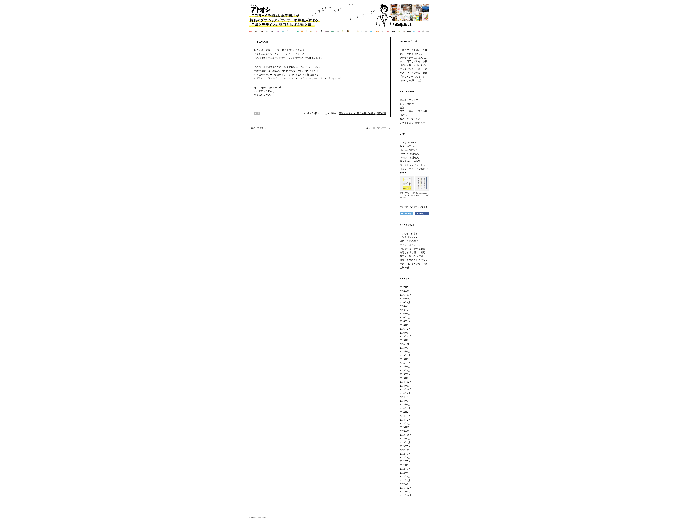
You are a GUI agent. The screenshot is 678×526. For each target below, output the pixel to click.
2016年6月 (405, 313)
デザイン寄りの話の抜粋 (412, 122)
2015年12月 (406, 336)
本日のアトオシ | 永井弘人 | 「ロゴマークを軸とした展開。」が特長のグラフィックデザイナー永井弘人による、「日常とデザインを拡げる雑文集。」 (339, 20)
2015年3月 (405, 370)
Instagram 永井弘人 (409, 157)
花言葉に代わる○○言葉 (411, 256)
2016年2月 (405, 329)
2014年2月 (405, 419)
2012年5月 (405, 469)
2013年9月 (405, 438)
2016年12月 (406, 291)
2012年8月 (405, 457)
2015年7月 (405, 355)
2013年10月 (406, 434)
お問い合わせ (407, 103)
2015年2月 (405, 374)
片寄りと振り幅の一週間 (412, 252)
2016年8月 (405, 306)
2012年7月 (405, 461)
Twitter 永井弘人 (408, 146)
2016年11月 (406, 294)
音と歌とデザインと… (411, 119)
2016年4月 (405, 321)
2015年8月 (405, 351)
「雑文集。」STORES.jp (411, 195)
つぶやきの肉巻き (409, 233)
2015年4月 (405, 366)
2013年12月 (406, 427)
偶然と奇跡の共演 (409, 241)
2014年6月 (405, 404)
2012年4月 (405, 472)
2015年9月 (405, 347)
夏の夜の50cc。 (259, 128)
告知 (402, 107)
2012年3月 (405, 476)
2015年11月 (406, 340)
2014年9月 (405, 393)
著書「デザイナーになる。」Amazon (413, 193)
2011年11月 (406, 491)
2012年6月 (405, 465)
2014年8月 (405, 397)
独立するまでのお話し (411, 161)
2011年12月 (406, 487)
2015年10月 (406, 344)
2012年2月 (405, 480)
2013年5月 (405, 446)
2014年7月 (405, 400)
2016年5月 (405, 317)
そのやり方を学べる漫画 (412, 248)
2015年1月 (405, 378)
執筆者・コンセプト (410, 100)
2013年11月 (406, 431)
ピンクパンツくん (409, 237)
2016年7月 (405, 310)
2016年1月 (405, 332)
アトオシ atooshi (408, 142)
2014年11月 (406, 385)
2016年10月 (406, 298)
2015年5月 (405, 363)
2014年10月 (406, 389)
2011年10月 (406, 495)
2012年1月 (405, 484)
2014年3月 (405, 416)
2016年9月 (405, 302)
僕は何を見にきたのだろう (413, 260)
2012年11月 (406, 450)
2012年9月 (405, 454)
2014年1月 (405, 423)
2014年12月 (406, 382)
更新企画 (381, 113)
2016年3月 (405, 325)
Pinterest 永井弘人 (409, 150)
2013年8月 (405, 442)
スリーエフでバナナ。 (377, 128)
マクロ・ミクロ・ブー (411, 244)
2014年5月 (405, 408)
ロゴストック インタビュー (414, 165)
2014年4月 (405, 412)
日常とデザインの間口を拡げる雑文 (357, 113)
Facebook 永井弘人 (409, 153)
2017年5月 (405, 287)
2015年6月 (405, 359)
